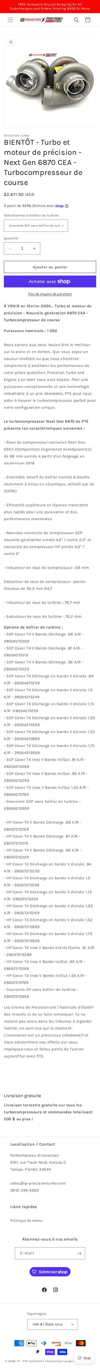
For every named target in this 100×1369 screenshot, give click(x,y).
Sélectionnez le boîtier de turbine (31, 215)
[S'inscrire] (79, 1253)
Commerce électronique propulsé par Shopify (62, 1361)
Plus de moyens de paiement (50, 294)
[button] (10, 20)
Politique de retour (26, 1220)
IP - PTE (22, 1361)
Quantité (11, 238)
